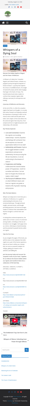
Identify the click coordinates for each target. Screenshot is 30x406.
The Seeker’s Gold (14, 4)
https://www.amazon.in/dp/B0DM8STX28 (14, 275)
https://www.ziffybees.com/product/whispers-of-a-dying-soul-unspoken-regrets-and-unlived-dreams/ (15, 305)
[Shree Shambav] (3, 23)
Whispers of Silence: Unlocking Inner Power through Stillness (15, 340)
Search (27, 350)
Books (5, 45)
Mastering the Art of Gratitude (9, 370)
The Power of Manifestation (9, 380)
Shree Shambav (18, 56)
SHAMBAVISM (5, 361)
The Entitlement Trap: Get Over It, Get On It (15, 334)
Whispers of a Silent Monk (8, 366)
